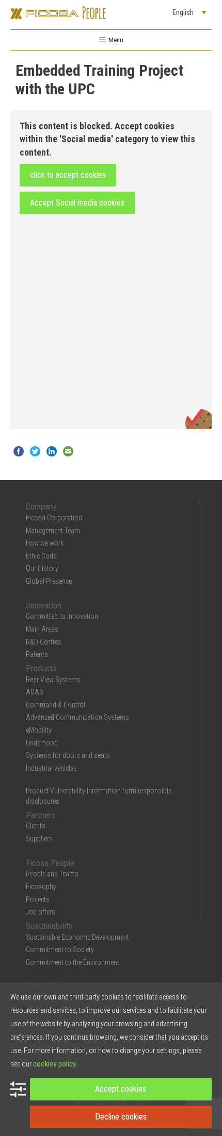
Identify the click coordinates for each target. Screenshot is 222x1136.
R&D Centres (43, 642)
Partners (40, 815)
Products (41, 668)
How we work (45, 543)
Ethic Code (41, 556)
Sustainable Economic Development (77, 937)
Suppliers (39, 839)
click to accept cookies (68, 175)
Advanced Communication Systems (77, 717)
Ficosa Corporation (54, 518)
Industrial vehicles (51, 768)
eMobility (39, 730)
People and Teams (52, 874)
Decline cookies (121, 1117)
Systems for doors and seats (68, 755)
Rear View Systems (53, 679)
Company (41, 506)
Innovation (43, 605)
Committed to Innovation (62, 616)
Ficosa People (50, 863)
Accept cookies (120, 1089)
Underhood (42, 743)
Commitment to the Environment (72, 962)
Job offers (40, 912)
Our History (42, 568)
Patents (37, 654)
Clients (35, 826)
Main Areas (42, 629)
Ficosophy (41, 887)
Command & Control (55, 705)
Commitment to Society (60, 949)
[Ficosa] (58, 11)
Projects (38, 899)
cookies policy (54, 1064)
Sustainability (49, 926)
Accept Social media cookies (77, 203)
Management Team (53, 531)
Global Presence (49, 581)
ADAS (34, 692)
